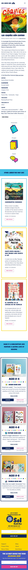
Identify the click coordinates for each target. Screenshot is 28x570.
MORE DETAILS (5, 117)
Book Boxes (18, 549)
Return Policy (5, 549)
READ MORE (14, 396)
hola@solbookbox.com (14, 515)
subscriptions (22, 38)
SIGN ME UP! (14, 536)
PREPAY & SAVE (20, 399)
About (17, 546)
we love (19, 75)
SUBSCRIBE (8, 399)
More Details (9, 219)
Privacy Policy (5, 546)
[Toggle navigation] (25, 3)
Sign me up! (14, 567)
